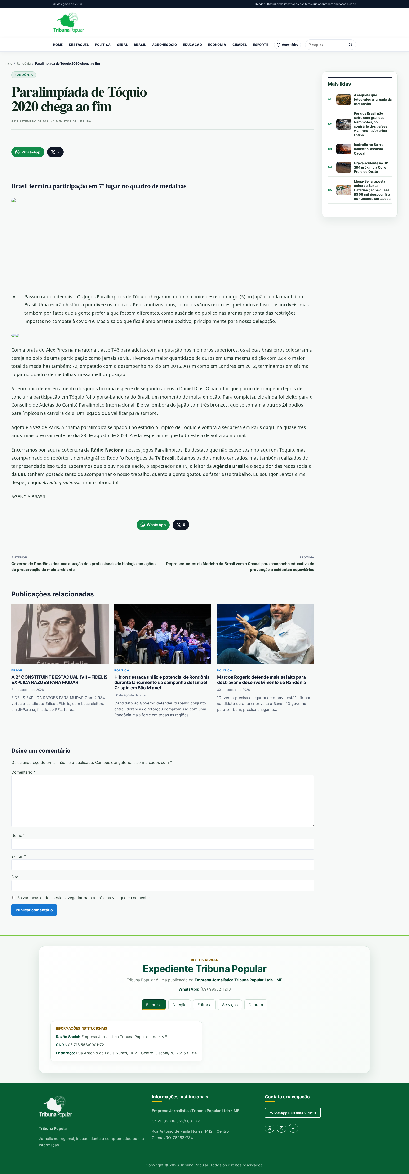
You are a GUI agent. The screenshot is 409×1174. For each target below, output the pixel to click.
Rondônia (24, 63)
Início (8, 63)
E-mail (18, 856)
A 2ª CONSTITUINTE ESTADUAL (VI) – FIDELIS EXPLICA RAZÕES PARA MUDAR (59, 679)
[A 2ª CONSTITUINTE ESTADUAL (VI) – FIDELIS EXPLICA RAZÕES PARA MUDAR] (60, 634)
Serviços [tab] (230, 1004)
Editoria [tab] (204, 1004)
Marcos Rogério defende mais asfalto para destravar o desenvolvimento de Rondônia (261, 679)
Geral (122, 45)
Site (14, 876)
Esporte (260, 45)
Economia (217, 45)
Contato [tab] (256, 1004)
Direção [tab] (180, 1004)
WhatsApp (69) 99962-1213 (293, 1113)
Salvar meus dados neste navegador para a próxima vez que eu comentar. (84, 897)
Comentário (23, 772)
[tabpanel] (204, 1041)
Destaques (79, 45)
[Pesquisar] (351, 45)
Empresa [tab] (154, 1004)
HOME (58, 45)
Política (103, 45)
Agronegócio (164, 45)
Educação (192, 45)
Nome (18, 835)
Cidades (239, 45)
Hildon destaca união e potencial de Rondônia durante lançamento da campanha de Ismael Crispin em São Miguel (162, 682)
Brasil (140, 45)
